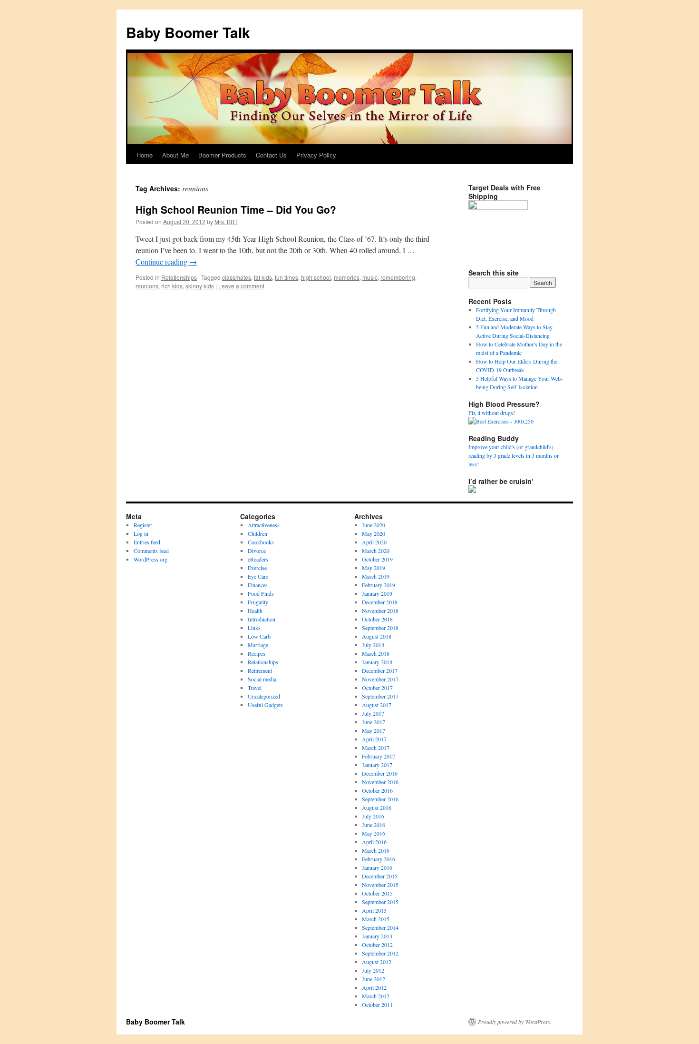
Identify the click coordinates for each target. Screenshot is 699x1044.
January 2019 (377, 593)
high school (316, 277)
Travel (255, 687)
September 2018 (380, 627)
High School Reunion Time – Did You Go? (236, 209)
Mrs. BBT (226, 221)
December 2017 (380, 670)
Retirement (260, 670)
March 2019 (375, 576)
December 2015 (380, 876)
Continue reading (166, 261)
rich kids (172, 286)
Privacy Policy (316, 154)
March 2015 (375, 919)
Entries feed (147, 542)
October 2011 (377, 1004)
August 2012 (376, 961)
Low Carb (259, 636)
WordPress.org (150, 559)
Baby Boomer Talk (188, 32)
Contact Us (271, 154)
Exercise (257, 567)
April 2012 (374, 987)
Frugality (258, 602)
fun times (286, 277)
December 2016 (380, 773)
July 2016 (373, 816)
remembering (397, 277)
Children (257, 533)
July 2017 (373, 713)
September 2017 (380, 696)
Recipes (256, 653)
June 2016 (373, 824)
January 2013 (377, 936)
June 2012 (373, 979)
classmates (236, 277)
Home (144, 154)
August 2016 (376, 807)
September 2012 (380, 953)
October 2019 (377, 559)
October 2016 (377, 790)
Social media (262, 679)
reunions (147, 286)
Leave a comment (241, 286)
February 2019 (378, 585)
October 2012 (377, 944)
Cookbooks (261, 542)
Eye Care (258, 576)
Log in (141, 533)
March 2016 (375, 850)
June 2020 (373, 525)
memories (346, 277)
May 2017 (373, 730)
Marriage (258, 645)
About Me (175, 154)
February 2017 (378, 756)
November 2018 (380, 610)
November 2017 (380, 679)
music (370, 277)
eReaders (258, 559)
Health (255, 610)
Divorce (257, 550)
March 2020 (375, 550)
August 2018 (376, 636)
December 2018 (380, 602)
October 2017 (377, 687)
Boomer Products (222, 154)
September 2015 (380, 902)
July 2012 (373, 970)
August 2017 (376, 705)
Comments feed (151, 550)
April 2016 (374, 842)
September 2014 (380, 927)
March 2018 (375, 653)
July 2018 (373, 645)
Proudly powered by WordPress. (515, 1021)
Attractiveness (264, 525)
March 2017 (375, 747)
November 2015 (380, 884)
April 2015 (374, 910)
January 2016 (377, 867)
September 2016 (380, 799)
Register (143, 525)
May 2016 (373, 833)
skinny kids (199, 286)
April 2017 (374, 739)
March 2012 (375, 996)
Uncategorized (264, 696)
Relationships (179, 277)
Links (254, 627)
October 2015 (377, 893)
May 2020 (373, 533)
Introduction (261, 619)
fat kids (263, 277)
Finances (258, 585)
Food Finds (261, 593)
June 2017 (373, 722)
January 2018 (377, 662)
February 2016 (378, 859)
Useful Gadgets (265, 705)
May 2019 (373, 567)
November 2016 (380, 782)
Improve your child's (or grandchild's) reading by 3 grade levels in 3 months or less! (513, 455)
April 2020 (374, 542)
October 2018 (377, 619)
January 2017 (377, 764)
